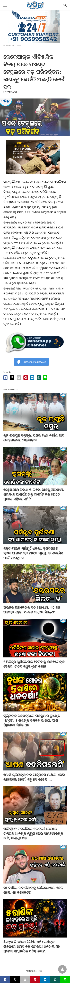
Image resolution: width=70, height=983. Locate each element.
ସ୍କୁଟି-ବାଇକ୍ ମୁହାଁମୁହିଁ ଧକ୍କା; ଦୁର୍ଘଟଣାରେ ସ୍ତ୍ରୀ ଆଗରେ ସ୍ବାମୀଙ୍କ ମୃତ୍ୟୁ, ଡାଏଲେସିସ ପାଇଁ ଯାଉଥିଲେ (33, 553)
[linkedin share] (32, 377)
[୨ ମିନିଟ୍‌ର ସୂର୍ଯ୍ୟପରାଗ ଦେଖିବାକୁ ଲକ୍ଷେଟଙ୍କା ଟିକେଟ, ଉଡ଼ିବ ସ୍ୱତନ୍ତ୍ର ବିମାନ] (35, 638)
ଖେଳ (19, 45)
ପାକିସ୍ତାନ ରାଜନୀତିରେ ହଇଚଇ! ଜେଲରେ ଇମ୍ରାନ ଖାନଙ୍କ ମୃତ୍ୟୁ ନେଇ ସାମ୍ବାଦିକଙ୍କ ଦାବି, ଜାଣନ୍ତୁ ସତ (33, 833)
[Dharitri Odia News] (35, 5)
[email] (25, 979)
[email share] (19, 377)
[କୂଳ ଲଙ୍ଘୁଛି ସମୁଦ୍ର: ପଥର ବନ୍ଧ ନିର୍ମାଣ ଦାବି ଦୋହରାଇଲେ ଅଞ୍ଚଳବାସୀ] (35, 412)
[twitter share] (12, 377)
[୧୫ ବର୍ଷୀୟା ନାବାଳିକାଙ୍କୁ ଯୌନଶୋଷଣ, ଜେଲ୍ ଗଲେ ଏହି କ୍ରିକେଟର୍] (35, 864)
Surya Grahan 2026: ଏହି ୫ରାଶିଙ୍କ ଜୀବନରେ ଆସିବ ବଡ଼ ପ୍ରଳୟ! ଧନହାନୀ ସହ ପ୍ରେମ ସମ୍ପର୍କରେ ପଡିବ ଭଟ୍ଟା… (31, 946)
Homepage (9, 45)
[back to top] (62, 969)
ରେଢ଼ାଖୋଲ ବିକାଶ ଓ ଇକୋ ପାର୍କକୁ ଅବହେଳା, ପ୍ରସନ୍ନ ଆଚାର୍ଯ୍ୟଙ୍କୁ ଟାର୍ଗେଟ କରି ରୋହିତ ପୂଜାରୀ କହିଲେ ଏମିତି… (33, 494)
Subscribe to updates (34, 361)
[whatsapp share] (39, 377)
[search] (65, 5)
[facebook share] (5, 377)
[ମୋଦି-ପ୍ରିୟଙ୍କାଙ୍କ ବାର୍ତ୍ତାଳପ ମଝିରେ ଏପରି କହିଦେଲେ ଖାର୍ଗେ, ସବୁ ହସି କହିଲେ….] (35, 751)
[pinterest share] (25, 377)
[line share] (45, 377)
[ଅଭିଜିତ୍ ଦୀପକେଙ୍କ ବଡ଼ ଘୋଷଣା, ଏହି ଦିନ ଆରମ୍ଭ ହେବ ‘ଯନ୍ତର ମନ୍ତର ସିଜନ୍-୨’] (35, 583)
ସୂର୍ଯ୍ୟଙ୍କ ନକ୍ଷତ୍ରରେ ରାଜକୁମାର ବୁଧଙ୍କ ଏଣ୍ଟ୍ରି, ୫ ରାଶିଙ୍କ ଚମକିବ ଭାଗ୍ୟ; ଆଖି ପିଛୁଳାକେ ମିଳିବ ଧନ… (31, 720)
